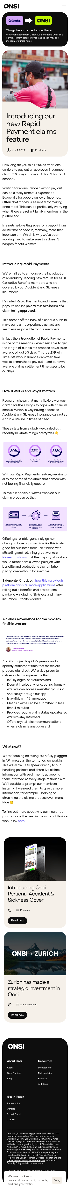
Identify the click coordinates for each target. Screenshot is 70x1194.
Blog (9, 1078)
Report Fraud (13, 1114)
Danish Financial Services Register (36, 1158)
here (21, 821)
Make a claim (45, 1073)
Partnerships (13, 1103)
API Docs (43, 1084)
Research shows (14, 557)
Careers (11, 1109)
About (10, 1068)
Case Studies (14, 1073)
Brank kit (42, 1078)
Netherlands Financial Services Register (26, 1161)
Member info (45, 1068)
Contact (11, 1119)
